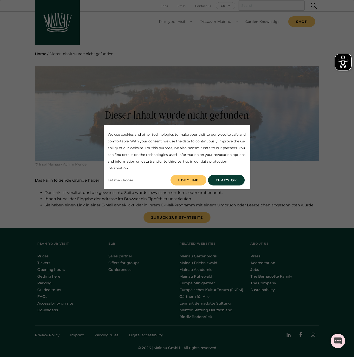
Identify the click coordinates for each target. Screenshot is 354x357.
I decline (188, 180)
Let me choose (120, 180)
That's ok (226, 180)
